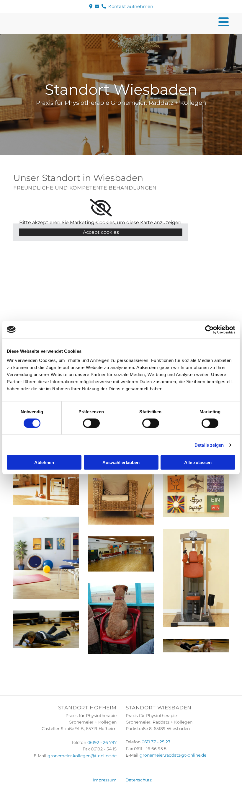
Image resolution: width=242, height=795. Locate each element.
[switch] (91, 423)
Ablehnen (44, 462)
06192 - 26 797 (102, 742)
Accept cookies (101, 232)
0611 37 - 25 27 (156, 742)
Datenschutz (138, 780)
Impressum (105, 780)
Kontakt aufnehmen (121, 6)
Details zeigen (209, 444)
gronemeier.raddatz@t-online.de (173, 755)
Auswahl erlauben (121, 462)
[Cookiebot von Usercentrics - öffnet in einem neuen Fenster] (209, 329)
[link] (101, 208)
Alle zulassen (198, 462)
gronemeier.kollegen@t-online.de (82, 755)
